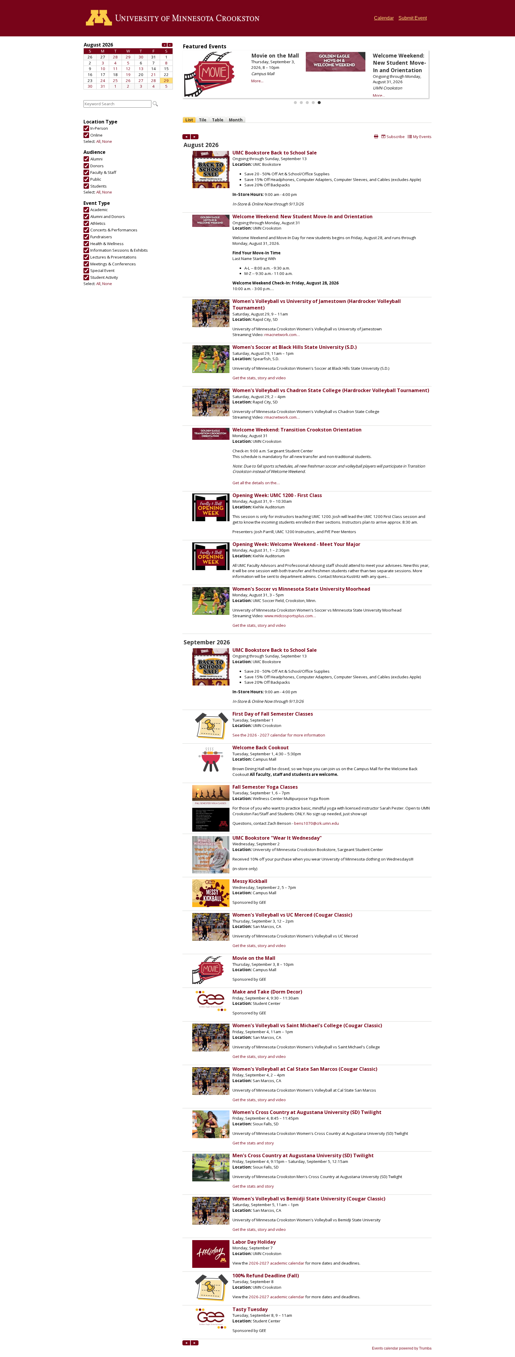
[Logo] (174, 18)
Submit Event (412, 18)
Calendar (384, 18)
